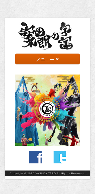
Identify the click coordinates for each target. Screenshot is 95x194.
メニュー (45, 59)
